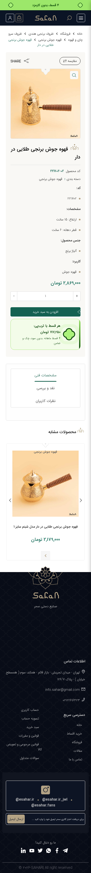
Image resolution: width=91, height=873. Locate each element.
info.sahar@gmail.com (62, 689)
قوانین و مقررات (29, 735)
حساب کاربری (30, 709)
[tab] (45, 375)
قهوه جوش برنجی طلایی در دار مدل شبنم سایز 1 (46, 526)
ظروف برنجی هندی (41, 33)
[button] (74, 75)
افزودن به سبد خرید (45, 311)
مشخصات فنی (45, 375)
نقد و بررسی (46, 388)
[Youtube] (31, 851)
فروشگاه (65, 33)
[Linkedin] (23, 851)
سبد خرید (32, 727)
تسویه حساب (30, 718)
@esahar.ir (25, 799)
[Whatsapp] (48, 851)
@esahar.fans (43, 805)
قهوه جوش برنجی (50, 39)
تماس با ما (75, 759)
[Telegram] (65, 851)
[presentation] (81, 501)
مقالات (78, 750)
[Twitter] (40, 851)
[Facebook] (57, 851)
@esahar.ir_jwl (54, 799)
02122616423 (71, 700)
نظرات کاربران (46, 401)
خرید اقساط (74, 733)
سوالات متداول (29, 758)
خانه (80, 33)
